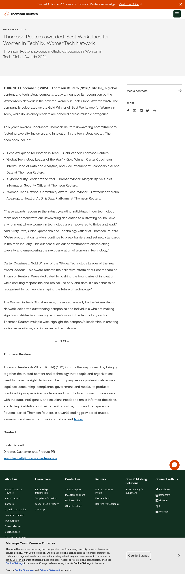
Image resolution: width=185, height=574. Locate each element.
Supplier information (46, 498)
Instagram (164, 495)
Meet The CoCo (129, 4)
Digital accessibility (15, 509)
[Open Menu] (177, 13)
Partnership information (41, 491)
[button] (174, 465)
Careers (9, 504)
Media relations (73, 500)
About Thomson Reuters (13, 491)
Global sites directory (47, 504)
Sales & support (74, 489)
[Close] (179, 555)
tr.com (78, 419)
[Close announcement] (180, 4)
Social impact (12, 532)
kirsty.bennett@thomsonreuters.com (30, 458)
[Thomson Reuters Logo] (21, 14)
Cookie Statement (25, 570)
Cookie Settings (14, 563)
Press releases (13, 526)
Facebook (164, 489)
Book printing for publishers (135, 491)
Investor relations (14, 515)
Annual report (12, 498)
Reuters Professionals (107, 504)
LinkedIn (163, 500)
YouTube (164, 511)
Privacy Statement (50, 570)
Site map (40, 509)
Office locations (73, 506)
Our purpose (12, 520)
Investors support (75, 495)
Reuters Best (102, 498)
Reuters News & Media (104, 491)
